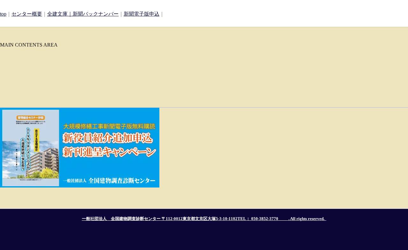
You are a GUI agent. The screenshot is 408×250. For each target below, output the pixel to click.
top (3, 14)
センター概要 (26, 14)
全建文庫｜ (60, 14)
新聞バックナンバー (96, 14)
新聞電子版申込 (141, 14)
